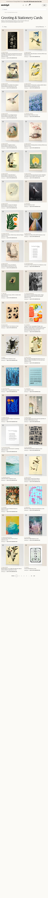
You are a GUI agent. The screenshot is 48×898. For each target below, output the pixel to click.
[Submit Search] (3, 9)
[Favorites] (26, 5)
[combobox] (24, 9)
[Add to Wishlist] (3, 30)
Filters (5, 26)
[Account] (23, 5)
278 (31, 575)
